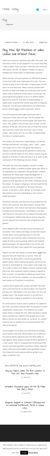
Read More (33, 452)
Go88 (40, 252)
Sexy (17, 109)
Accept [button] (24, 452)
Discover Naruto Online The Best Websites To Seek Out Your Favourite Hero (25, 372)
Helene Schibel (11, 42)
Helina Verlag (11, 9)
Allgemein (43, 42)
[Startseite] (3, 24)
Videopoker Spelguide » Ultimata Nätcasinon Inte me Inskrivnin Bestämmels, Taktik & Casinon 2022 (25, 405)
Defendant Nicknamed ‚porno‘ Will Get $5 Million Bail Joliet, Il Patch (25, 388)
